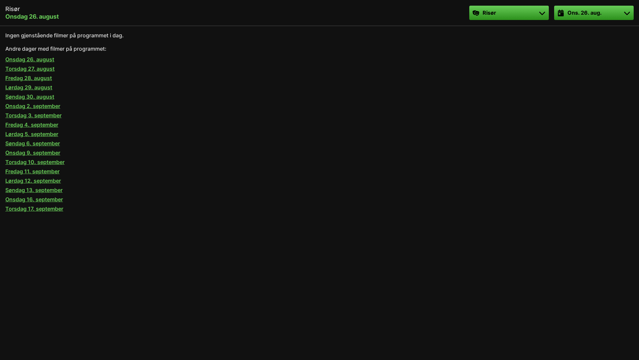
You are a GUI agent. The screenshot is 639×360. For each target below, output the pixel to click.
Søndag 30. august (29, 96)
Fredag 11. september (32, 171)
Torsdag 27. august (30, 68)
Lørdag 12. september (33, 180)
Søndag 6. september (32, 143)
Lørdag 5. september (31, 134)
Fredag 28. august (28, 78)
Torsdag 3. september (33, 115)
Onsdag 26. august (29, 59)
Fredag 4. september (31, 124)
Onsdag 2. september (32, 106)
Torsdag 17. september (34, 208)
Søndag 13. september (34, 190)
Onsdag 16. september (34, 199)
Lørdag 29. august (28, 87)
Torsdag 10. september (35, 162)
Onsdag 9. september (32, 152)
